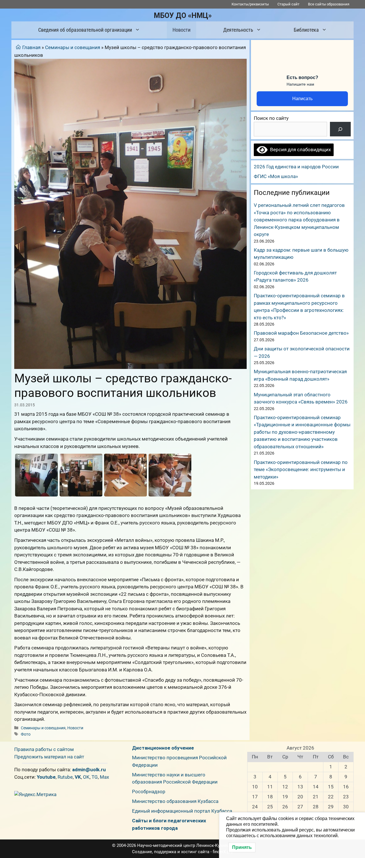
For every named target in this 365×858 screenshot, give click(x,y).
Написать (302, 98)
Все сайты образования (328, 4)
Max (104, 777)
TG (95, 777)
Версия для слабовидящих (299, 149)
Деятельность (238, 30)
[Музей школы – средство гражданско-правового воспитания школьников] (36, 475)
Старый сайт (288, 4)
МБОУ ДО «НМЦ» (183, 15)
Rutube (65, 777)
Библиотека (306, 30)
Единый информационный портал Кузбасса (182, 811)
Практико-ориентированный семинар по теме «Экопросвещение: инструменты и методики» (301, 469)
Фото (26, 734)
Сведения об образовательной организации (85, 30)
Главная (31, 47)
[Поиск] (340, 129)
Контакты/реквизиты (250, 4)
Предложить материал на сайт (49, 757)
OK (86, 777)
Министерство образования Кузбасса (175, 801)
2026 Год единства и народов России (296, 166)
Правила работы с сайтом (44, 749)
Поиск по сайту (271, 118)
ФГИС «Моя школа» (276, 176)
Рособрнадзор (148, 791)
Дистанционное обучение (163, 748)
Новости (181, 30)
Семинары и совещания (72, 47)
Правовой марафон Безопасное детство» (301, 333)
